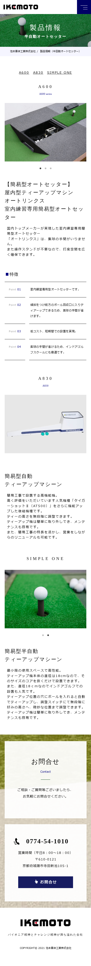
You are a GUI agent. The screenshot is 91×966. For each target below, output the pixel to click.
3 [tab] (51, 167)
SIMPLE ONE (59, 72)
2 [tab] (46, 167)
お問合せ (48, 882)
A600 (24, 72)
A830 (38, 72)
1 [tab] (41, 167)
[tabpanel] (45, 132)
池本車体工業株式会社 (23, 51)
